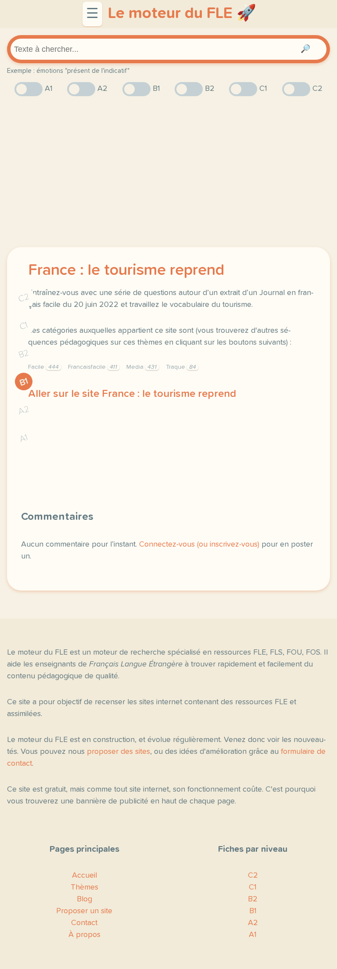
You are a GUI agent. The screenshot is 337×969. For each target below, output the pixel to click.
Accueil (84, 875)
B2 (24, 354)
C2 (23, 298)
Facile (43, 367)
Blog (84, 899)
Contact (84, 923)
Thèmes (84, 887)
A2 (23, 410)
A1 (23, 438)
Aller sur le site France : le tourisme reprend (132, 394)
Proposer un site (84, 911)
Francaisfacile (92, 367)
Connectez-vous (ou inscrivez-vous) (199, 544)
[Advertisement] (168, 171)
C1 (23, 326)
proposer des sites (118, 752)
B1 (23, 381)
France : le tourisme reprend (126, 270)
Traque (181, 367)
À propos (84, 935)
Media (141, 367)
